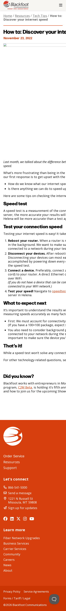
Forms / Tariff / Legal (16, 598)
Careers (9, 559)
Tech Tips (40, 16)
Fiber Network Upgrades (21, 538)
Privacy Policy (11, 591)
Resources (22, 16)
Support (10, 468)
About (7, 570)
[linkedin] (12, 519)
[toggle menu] (61, 5)
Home (7, 16)
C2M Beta (25, 387)
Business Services (16, 543)
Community (11, 554)
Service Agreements (36, 591)
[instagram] (25, 519)
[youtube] (31, 519)
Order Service (13, 456)
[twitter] (18, 519)
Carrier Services (14, 549)
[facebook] (5, 519)
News (7, 565)
